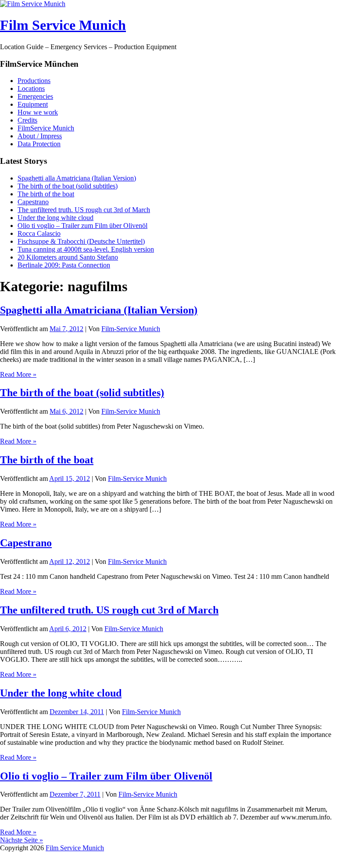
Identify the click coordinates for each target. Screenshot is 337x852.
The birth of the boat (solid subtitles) (68, 186)
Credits (27, 120)
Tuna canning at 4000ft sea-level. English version (86, 249)
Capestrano (33, 202)
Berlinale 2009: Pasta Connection (64, 265)
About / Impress (40, 136)
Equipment (33, 104)
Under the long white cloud (55, 217)
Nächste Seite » (21, 840)
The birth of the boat (46, 194)
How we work (38, 112)
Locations (31, 88)
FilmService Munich (46, 128)
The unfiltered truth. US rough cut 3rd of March (84, 209)
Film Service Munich (63, 25)
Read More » (18, 374)
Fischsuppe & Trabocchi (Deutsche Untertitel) (81, 241)
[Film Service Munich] (32, 3)
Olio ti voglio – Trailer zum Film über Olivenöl (82, 225)
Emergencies (35, 96)
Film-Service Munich (130, 328)
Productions (34, 80)
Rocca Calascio (39, 233)
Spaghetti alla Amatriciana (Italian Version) (77, 178)
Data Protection (39, 144)
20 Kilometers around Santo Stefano (68, 257)
